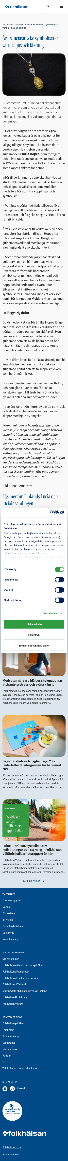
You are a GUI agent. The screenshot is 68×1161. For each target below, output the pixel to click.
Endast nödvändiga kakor (34, 645)
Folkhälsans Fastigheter (15, 971)
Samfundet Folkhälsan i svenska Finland (24, 990)
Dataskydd (8, 932)
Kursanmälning (10, 1036)
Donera (6, 906)
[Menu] (61, 6)
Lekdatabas (8, 1042)
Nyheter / (20, 24)
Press (5, 1062)
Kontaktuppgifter (11, 900)
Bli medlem (8, 913)
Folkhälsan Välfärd (12, 1003)
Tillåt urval (34, 634)
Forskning (8, 1029)
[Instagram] (12, 1088)
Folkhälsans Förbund (14, 984)
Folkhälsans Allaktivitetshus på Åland (23, 965)
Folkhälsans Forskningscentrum (20, 978)
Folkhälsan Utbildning (14, 997)
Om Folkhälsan (10, 958)
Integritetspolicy (11, 1154)
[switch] (59, 579)
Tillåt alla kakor (34, 624)
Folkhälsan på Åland (13, 1023)
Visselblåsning (10, 939)
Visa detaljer (50, 613)
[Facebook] (4, 1088)
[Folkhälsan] (16, 6)
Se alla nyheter (31, 880)
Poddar (6, 1055)
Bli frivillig (7, 919)
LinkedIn (22, 1088)
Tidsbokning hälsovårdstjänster (19, 1068)
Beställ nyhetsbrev (12, 926)
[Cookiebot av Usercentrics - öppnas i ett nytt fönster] (49, 512)
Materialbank (9, 1049)
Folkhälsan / (8, 24)
